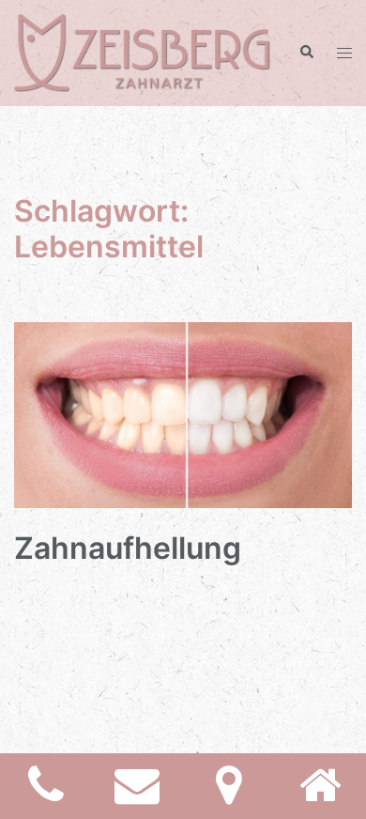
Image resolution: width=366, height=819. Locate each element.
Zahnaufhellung (127, 548)
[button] (305, 52)
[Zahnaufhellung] (183, 413)
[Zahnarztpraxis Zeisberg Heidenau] (142, 51)
